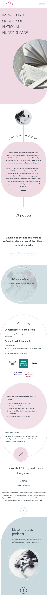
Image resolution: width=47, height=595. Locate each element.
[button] (42, 511)
